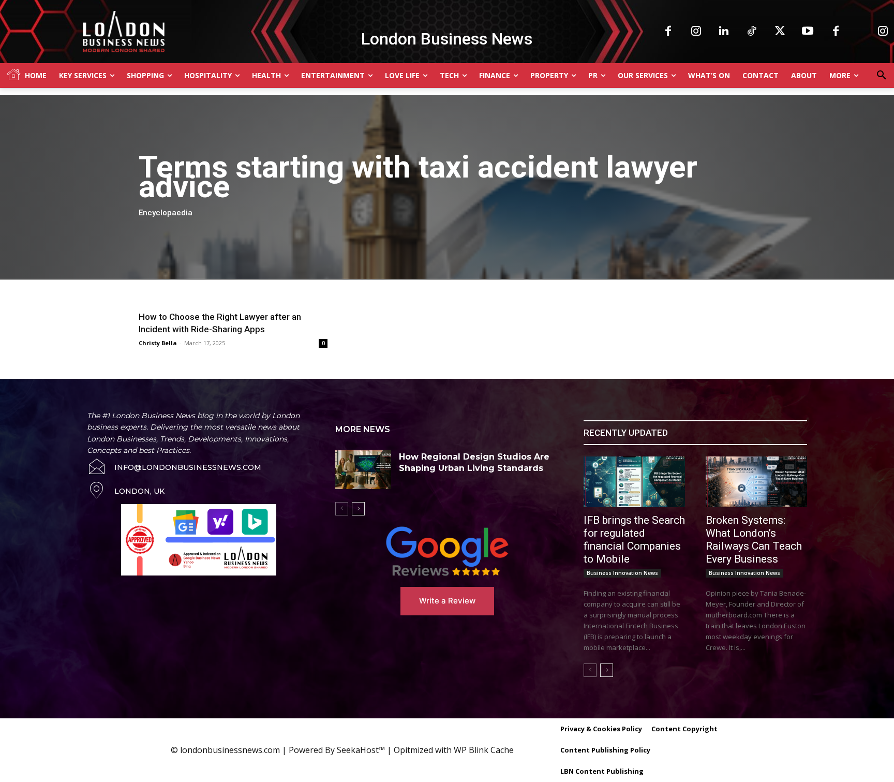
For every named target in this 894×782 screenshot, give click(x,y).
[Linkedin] (723, 31)
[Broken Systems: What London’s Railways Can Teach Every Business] (756, 481)
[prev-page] (341, 508)
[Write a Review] (447, 551)
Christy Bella (158, 343)
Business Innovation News (622, 573)
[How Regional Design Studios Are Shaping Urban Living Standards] (363, 469)
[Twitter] (779, 31)
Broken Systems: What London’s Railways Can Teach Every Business (754, 539)
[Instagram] (695, 31)
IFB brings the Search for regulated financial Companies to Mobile (634, 539)
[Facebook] (668, 31)
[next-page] (358, 508)
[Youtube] (807, 31)
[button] (881, 75)
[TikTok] (751, 31)
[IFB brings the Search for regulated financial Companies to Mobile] (634, 481)
